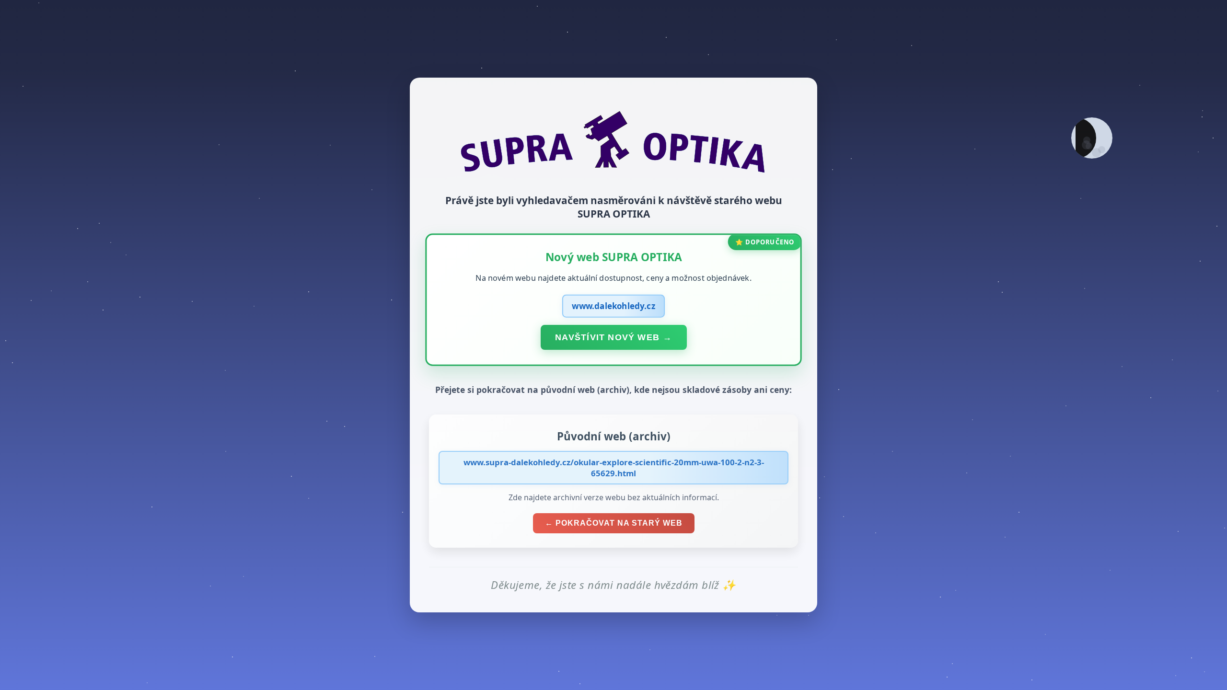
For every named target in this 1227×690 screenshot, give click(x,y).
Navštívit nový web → (613, 337)
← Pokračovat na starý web (614, 523)
